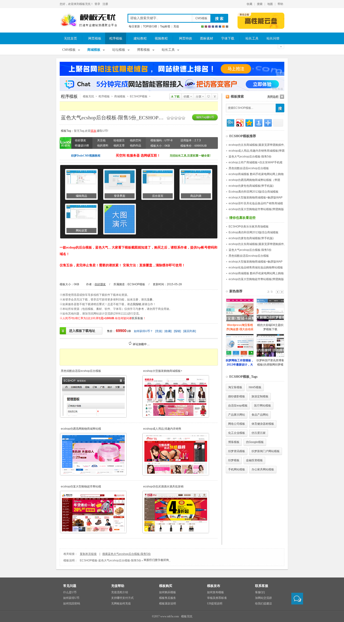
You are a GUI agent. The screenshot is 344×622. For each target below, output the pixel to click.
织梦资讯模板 (236, 451)
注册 (105, 4)
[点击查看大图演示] (119, 219)
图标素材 (206, 38)
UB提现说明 (214, 603)
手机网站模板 (236, 469)
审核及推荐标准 (217, 598)
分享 (199, 96)
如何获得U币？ (143, 331)
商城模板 (93, 49)
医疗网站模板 (262, 405)
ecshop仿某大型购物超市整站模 (81, 486)
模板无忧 (89, 20)
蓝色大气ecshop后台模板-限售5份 (250, 156)
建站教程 (140, 38)
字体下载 (227, 38)
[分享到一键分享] (258, 122)
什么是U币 (70, 592)
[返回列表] (189, 331)
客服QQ (260, 592)
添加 (93, 130)
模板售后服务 (167, 598)
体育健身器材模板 (263, 423)
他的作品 (135, 145)
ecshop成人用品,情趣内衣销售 (162, 428)
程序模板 (115, 38)
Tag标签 (165, 26)
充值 (176, 26)
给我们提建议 (263, 603)
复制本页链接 (88, 554)
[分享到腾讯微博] (230, 122)
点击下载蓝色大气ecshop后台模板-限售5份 (175, 96)
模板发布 (213, 586)
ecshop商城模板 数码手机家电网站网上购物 (256, 174)
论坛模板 (118, 49)
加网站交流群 (263, 598)
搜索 (260, 4)
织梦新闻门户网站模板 (266, 451)
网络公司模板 (236, 423)
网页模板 (94, 38)
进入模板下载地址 (82, 331)
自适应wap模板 (238, 405)
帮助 (280, 4)
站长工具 (252, 38)
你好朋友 (100, 284)
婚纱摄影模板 (236, 396)
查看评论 (208, 96)
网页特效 (185, 38)
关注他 (101, 140)
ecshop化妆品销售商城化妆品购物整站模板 (256, 267)
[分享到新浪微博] (239, 122)
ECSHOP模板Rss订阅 (227, 97)
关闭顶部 (281, 46)
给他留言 (119, 140)
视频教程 (161, 38)
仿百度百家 (259, 433)
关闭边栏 (272, 96)
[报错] (177, 331)
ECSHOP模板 (138, 96)
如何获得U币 (71, 598)
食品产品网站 (260, 414)
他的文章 (119, 145)
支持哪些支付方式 (122, 598)
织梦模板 (233, 460)
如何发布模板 (215, 592)
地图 (270, 4)
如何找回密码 (71, 603)
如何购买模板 (167, 592)
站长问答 (273, 38)
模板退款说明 (167, 603)
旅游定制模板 (260, 396)
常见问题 (69, 586)
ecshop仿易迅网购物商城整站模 (81, 428)
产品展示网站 (236, 414)
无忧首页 (70, 38)
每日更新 (134, 26)
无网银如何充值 (121, 603)
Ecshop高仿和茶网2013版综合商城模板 (253, 191)
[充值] (158, 331)
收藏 (249, 4)
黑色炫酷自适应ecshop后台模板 (81, 371)
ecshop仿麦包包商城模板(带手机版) (251, 185)
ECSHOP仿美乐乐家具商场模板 (249, 226)
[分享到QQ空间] (249, 122)
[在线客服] (297, 598)
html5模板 (255, 387)
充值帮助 (117, 586)
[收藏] (168, 331)
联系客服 (137, 318)
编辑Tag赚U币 (205, 117)
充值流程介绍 (119, 592)
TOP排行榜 (150, 26)
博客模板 (143, 49)
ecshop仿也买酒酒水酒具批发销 (163, 486)
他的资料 (102, 145)
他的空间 (135, 140)
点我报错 (135, 304)
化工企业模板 (236, 433)
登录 (97, 4)
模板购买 (165, 586)
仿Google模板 (255, 442)
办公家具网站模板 (263, 469)
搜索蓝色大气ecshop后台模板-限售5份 (126, 554)
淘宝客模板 (235, 387)
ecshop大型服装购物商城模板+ (162, 371)
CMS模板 (201, 18)
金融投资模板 (254, 460)
